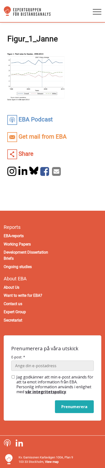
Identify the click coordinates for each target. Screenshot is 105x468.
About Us (11, 287)
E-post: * (18, 357)
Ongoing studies (18, 266)
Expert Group (15, 312)
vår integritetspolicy (45, 391)
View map (52, 462)
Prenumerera (74, 406)
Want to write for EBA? (23, 295)
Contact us (13, 303)
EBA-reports (14, 236)
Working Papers (17, 244)
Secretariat (13, 320)
